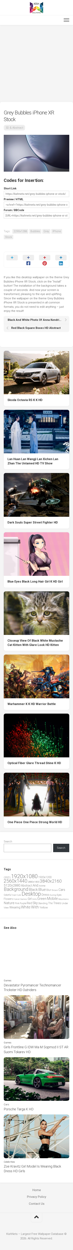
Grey (46, 231)
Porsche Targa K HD (19, 1109)
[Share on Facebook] (28, 260)
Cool (14, 895)
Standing (43, 903)
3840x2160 (51, 881)
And (35, 885)
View (6, 907)
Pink (17, 903)
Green (41, 898)
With (35, 907)
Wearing (14, 907)
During (53, 895)
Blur (48, 889)
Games (23, 899)
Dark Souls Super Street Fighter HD (32, 522)
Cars (62, 890)
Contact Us (36, 1204)
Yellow (43, 907)
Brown (55, 890)
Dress (45, 894)
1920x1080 (24, 876)
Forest (16, 899)
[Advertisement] (36, 63)
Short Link (10, 188)
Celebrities (9, 1161)
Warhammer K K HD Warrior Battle (31, 704)
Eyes (59, 894)
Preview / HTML (13, 199)
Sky (35, 903)
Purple (23, 903)
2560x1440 (15, 881)
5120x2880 (12, 885)
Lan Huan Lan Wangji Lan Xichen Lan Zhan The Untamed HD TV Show (32, 461)
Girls (34, 899)
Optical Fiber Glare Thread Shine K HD (34, 763)
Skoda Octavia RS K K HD (24, 400)
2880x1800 (33, 881)
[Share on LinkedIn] (61, 260)
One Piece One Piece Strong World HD (34, 822)
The (50, 903)
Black (33, 889)
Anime (42, 885)
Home (36, 1190)
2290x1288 (20, 231)
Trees (57, 903)
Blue (42, 889)
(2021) (7, 877)
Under (65, 903)
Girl (30, 899)
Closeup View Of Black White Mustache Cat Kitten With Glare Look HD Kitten (35, 643)
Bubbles (35, 231)
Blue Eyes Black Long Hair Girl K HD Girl (35, 581)
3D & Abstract (14, 127)
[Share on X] (12, 260)
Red (29, 903)
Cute (18, 895)
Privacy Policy (36, 1197)
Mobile (52, 898)
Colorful (7, 895)
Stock (8, 237)
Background (16, 889)
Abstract (26, 885)
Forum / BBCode (14, 210)
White (26, 907)
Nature (9, 903)
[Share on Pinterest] (44, 260)
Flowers (8, 898)
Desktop (31, 894)
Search (8, 841)
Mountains (63, 899)
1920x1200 (44, 877)
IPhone (57, 231)
